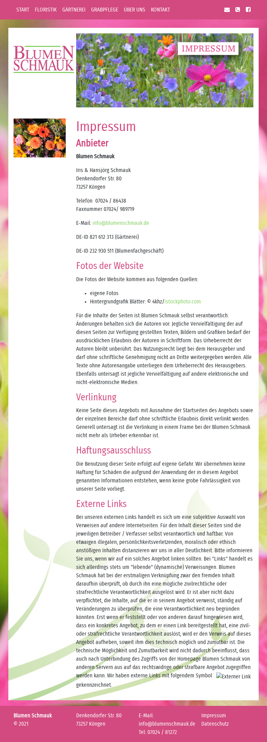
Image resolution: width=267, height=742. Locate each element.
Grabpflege (104, 10)
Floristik (46, 10)
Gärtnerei (74, 10)
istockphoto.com (182, 301)
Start (24, 10)
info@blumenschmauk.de (120, 223)
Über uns (134, 10)
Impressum (213, 715)
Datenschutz (215, 724)
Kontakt (160, 10)
